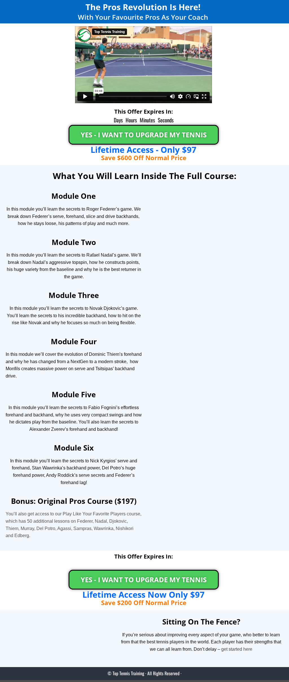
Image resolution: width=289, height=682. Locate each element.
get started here (236, 649)
